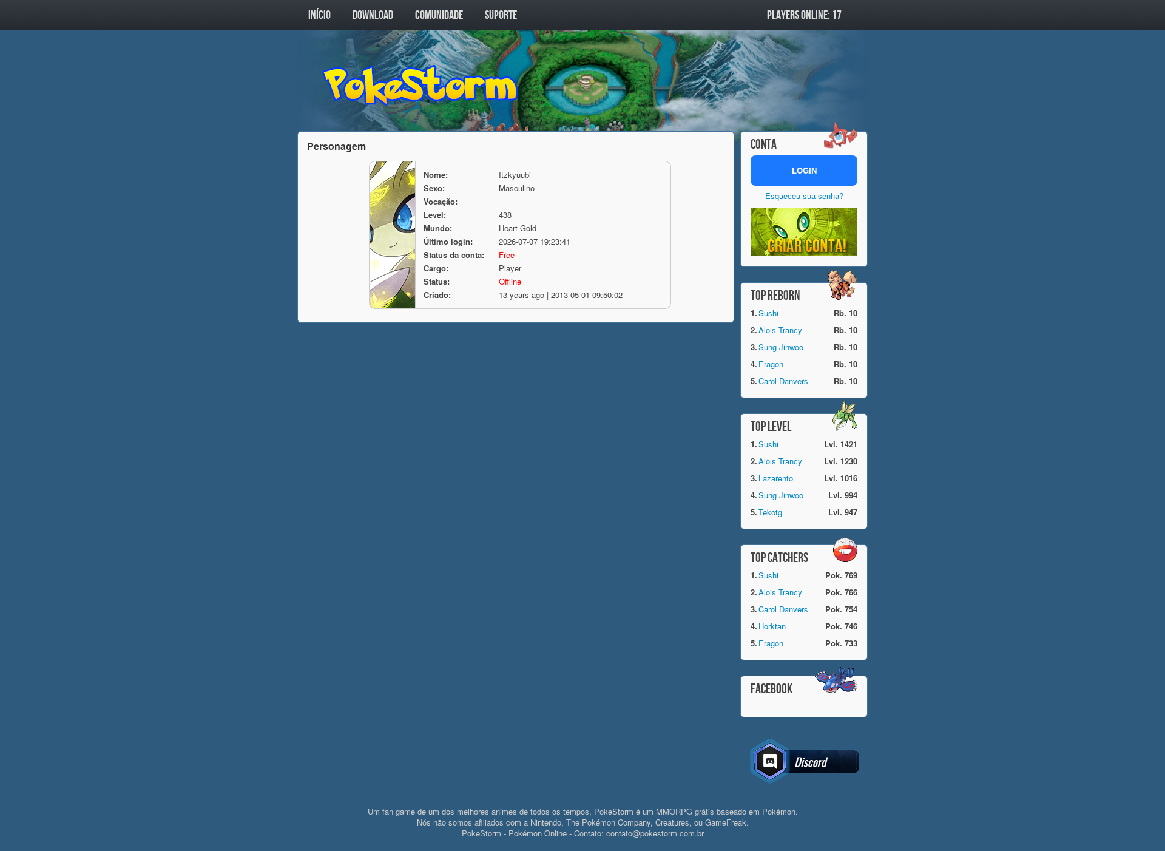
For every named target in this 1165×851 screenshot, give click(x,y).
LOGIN (804, 170)
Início (319, 15)
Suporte (501, 15)
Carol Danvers (783, 381)
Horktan (772, 626)
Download (373, 15)
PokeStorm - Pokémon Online (421, 85)
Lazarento (775, 478)
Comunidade (439, 15)
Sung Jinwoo (780, 347)
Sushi (768, 313)
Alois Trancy (780, 330)
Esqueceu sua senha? (804, 196)
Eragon (770, 364)
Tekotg (770, 512)
